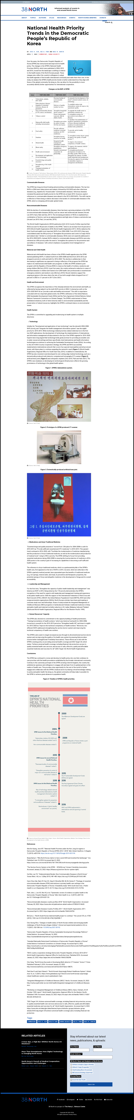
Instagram (71, 1099)
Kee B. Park (44, 52)
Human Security (54, 54)
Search (107, 22)
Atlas (51, 18)
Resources (61, 18)
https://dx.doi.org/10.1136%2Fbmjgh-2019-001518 (58, 853)
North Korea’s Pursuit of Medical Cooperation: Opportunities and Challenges (41, 1062)
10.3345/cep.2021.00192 (51, 927)
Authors (42, 18)
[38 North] (34, 1100)
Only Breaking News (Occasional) (82, 1070)
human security (65, 1021)
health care (53, 1021)
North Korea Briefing (87, 18)
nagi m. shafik (89, 1021)
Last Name (97, 1047)
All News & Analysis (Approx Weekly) (83, 1064)
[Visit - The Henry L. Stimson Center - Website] (44, 2)
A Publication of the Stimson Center (101, 2)
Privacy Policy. (73, 1114)
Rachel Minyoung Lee (29, 1046)
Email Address (76, 1054)
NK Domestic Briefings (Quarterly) (82, 1072)
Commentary (43, 54)
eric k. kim (42, 1021)
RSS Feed (99, 1099)
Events (72, 18)
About (25, 18)
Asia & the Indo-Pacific (79, 1079)
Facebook (61, 1099)
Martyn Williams (28, 1056)
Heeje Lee (25, 1066)
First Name (74, 1047)
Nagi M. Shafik (58, 52)
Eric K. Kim (34, 52)
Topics (33, 18)
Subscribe (109, 1099)
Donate (103, 18)
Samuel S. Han (47, 1066)
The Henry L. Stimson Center (75, 1106)
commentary (32, 1021)
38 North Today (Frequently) (80, 1067)
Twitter (80, 1099)
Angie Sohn (34, 1066)
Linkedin (89, 1099)
